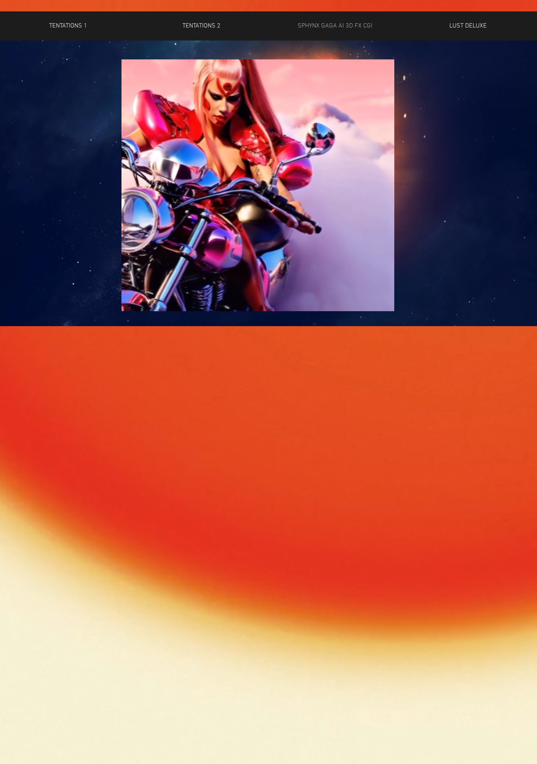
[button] (68, 26)
